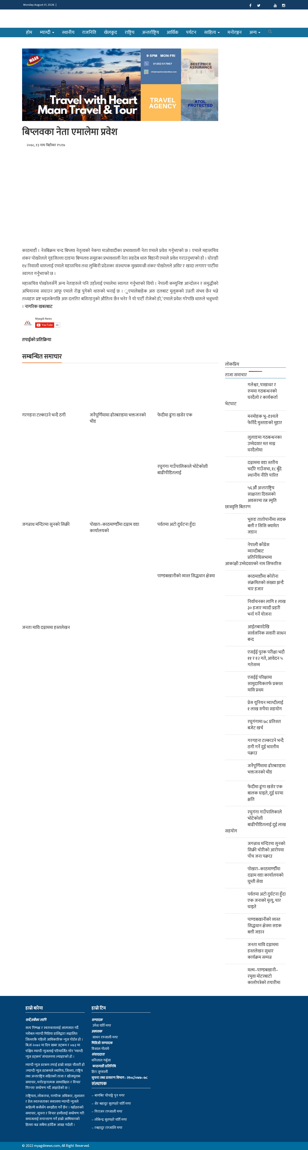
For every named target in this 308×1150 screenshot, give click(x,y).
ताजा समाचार (236, 375)
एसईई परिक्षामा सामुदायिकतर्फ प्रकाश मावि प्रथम (265, 684)
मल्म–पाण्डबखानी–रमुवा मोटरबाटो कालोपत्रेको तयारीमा (264, 976)
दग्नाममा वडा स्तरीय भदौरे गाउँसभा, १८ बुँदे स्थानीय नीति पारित (265, 469)
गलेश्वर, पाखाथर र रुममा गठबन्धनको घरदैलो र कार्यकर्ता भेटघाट (251, 394)
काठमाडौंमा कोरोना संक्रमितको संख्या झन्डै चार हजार (266, 583)
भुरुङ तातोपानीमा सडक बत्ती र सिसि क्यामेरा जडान (267, 526)
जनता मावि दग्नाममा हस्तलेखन (46, 627)
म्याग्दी (46, 32)
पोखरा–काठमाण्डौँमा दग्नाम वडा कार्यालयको (114, 528)
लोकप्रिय (232, 364)
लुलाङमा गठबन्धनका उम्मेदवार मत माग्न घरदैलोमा (265, 444)
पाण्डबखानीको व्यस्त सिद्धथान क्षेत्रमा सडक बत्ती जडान (265, 926)
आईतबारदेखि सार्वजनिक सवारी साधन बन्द (267, 633)
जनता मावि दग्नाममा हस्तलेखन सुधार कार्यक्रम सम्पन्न (263, 951)
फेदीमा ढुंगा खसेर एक (174, 415)
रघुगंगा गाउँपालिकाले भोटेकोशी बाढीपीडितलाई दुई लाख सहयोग (255, 821)
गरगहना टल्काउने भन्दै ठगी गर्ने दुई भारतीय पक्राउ (266, 747)
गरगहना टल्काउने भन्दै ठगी (44, 415)
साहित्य (210, 32)
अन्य (253, 32)
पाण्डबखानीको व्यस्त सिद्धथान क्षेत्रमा (186, 576)
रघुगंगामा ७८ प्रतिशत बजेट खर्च (264, 725)
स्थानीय (68, 32)
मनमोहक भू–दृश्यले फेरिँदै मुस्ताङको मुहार (265, 420)
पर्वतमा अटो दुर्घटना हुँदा (176, 524)
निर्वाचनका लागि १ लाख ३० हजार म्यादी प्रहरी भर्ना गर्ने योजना (267, 608)
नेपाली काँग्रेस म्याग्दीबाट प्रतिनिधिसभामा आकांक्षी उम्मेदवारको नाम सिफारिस (253, 554)
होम (29, 32)
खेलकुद (110, 32)
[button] (270, 32)
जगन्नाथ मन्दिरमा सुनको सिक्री (46, 524)
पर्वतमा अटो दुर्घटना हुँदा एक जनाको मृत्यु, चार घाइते (267, 900)
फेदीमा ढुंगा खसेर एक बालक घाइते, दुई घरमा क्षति (265, 793)
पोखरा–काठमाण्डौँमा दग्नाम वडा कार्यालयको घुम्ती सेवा (265, 875)
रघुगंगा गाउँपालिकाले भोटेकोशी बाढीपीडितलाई (182, 470)
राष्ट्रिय (129, 32)
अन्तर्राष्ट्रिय (150, 32)
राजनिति (89, 32)
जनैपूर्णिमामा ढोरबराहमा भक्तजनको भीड (118, 418)
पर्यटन (191, 32)
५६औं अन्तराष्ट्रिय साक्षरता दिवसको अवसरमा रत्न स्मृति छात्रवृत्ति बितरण (251, 497)
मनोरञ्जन (235, 32)
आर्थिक (172, 32)
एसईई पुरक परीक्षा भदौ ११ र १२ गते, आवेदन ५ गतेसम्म (266, 658)
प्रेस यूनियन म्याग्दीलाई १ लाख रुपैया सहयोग (265, 706)
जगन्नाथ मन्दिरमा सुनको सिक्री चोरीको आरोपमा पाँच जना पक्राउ (266, 850)
